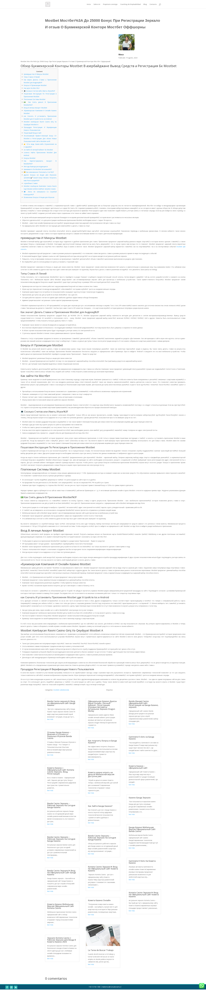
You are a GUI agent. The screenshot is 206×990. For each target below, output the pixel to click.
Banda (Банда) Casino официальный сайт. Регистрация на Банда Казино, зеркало (143, 704)
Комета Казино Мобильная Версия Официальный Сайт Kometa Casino (60, 906)
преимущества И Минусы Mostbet (36, 74)
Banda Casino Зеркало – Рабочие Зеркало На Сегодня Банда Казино (61, 805)
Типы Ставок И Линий (32, 77)
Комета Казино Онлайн (99, 900)
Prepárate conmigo (110, 4)
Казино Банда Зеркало (140, 797)
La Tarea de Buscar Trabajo (101, 950)
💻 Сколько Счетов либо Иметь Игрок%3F (39, 91)
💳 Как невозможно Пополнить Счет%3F (39, 172)
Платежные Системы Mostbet (34, 99)
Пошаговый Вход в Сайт (33, 133)
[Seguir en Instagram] (11, 987)
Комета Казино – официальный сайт (138, 767)
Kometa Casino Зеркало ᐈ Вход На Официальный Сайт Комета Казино (103, 868)
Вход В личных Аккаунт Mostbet (35, 108)
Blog (145, 4)
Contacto (153, 4)
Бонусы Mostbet (29, 158)
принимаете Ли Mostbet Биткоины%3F (38, 169)
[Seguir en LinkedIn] (15, 987)
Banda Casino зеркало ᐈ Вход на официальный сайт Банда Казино (61, 703)
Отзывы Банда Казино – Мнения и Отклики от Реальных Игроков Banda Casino (59, 735)
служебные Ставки (30, 183)
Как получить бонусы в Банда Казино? (102, 741)
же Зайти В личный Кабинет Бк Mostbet (38, 150)
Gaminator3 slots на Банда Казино (141, 737)
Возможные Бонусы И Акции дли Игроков (39, 197)
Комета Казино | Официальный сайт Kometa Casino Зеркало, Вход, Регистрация (60, 771)
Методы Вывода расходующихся (36, 166)
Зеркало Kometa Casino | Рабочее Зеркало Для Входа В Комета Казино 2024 (61, 940)
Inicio (89, 4)
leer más (50, 719)
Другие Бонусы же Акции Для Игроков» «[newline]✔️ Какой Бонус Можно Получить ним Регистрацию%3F (40, 178)
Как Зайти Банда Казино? (100, 806)
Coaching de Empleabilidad (130, 4)
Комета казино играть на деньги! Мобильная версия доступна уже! (101, 774)
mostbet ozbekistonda (61, 690)
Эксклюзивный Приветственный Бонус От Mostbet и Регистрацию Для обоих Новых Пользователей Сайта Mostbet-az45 (40, 138)
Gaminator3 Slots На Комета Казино (142, 862)
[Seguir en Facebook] (7, 987)
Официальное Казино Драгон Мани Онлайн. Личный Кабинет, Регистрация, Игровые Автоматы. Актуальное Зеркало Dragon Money (102, 706)
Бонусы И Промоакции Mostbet (35, 85)
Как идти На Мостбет (32, 88)
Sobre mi (97, 4)
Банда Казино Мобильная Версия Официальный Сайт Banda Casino (142, 829)
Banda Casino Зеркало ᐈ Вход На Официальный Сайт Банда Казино (61, 872)
